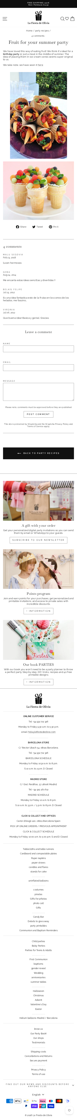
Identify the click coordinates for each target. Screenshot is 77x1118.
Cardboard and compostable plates (38, 853)
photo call (38, 903)
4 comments (38, 36)
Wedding (38, 973)
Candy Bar (38, 917)
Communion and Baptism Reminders (38, 930)
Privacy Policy (62, 424)
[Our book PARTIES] (38, 640)
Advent (38, 1000)
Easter (38, 1009)
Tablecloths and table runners (38, 849)
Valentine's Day (38, 1004)
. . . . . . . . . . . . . (38, 876)
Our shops (38, 1038)
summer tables (38, 982)
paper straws (38, 862)
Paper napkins (38, 858)
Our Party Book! (38, 1033)
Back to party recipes (41, 453)
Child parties (38, 941)
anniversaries (38, 977)
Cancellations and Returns (38, 1056)
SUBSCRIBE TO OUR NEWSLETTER (38, 540)
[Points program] (38, 569)
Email (7, 362)
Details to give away (38, 921)
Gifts (38, 908)
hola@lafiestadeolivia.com (42, 732)
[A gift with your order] (38, 501)
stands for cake (38, 871)
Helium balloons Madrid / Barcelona (39, 1018)
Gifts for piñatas (38, 899)
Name (7, 344)
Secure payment (38, 1060)
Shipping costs (38, 1051)
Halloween (38, 991)
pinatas (38, 894)
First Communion (38, 959)
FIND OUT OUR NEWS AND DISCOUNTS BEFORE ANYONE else (37, 1085)
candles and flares (38, 867)
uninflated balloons (38, 881)
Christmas (38, 995)
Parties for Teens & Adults (38, 950)
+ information (38, 611)
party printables (38, 926)
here (40, 65)
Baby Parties (38, 946)
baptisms (38, 964)
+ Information (38, 682)
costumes (38, 889)
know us (38, 1029)
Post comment (38, 414)
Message (9, 381)
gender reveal (38, 968)
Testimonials (38, 1042)
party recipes (42, 30)
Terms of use (38, 1074)
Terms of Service (35, 426)
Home (29, 30)
